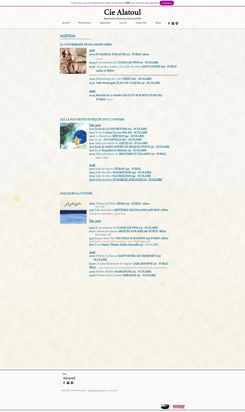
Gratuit (99, 58)
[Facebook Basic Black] (169, 23)
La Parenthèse (103, 136)
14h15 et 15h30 (102, 157)
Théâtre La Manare (107, 255)
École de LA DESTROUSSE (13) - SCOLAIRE (121, 128)
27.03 (100, 175)
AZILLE (123, 143)
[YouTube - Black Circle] (177, 23)
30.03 (92, 54)
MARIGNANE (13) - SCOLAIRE (132, 271)
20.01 (92, 255)
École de (100, 132)
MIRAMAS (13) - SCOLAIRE (139, 275)
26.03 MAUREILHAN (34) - (113, 172)
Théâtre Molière (105, 271)
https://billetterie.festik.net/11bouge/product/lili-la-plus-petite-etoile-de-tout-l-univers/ (133, 268)
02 (90, 132)
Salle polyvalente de (107, 143)
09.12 (92, 136)
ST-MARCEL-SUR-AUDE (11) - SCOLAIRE (137, 179)
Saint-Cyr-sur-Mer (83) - (119, 132)
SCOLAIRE (140, 132)
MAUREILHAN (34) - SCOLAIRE (131, 175)
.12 (93, 132)
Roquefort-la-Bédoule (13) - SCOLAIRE (124, 150)
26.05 (92, 179)
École (98, 150)
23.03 (92, 271)
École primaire (104, 62)
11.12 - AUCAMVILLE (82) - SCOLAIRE (115, 139)
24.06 (92, 275)
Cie (64, 373)
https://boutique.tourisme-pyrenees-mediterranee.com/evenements (146, 75)
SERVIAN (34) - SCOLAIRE (128, 136)
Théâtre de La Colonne (109, 275)
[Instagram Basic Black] (173, 23)
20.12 (92, 153)
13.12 (92, 143)
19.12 (92, 150)
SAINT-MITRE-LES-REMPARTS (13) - (140, 255)
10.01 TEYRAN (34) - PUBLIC (115, 168)
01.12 (91, 128)
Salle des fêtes (104, 179)
